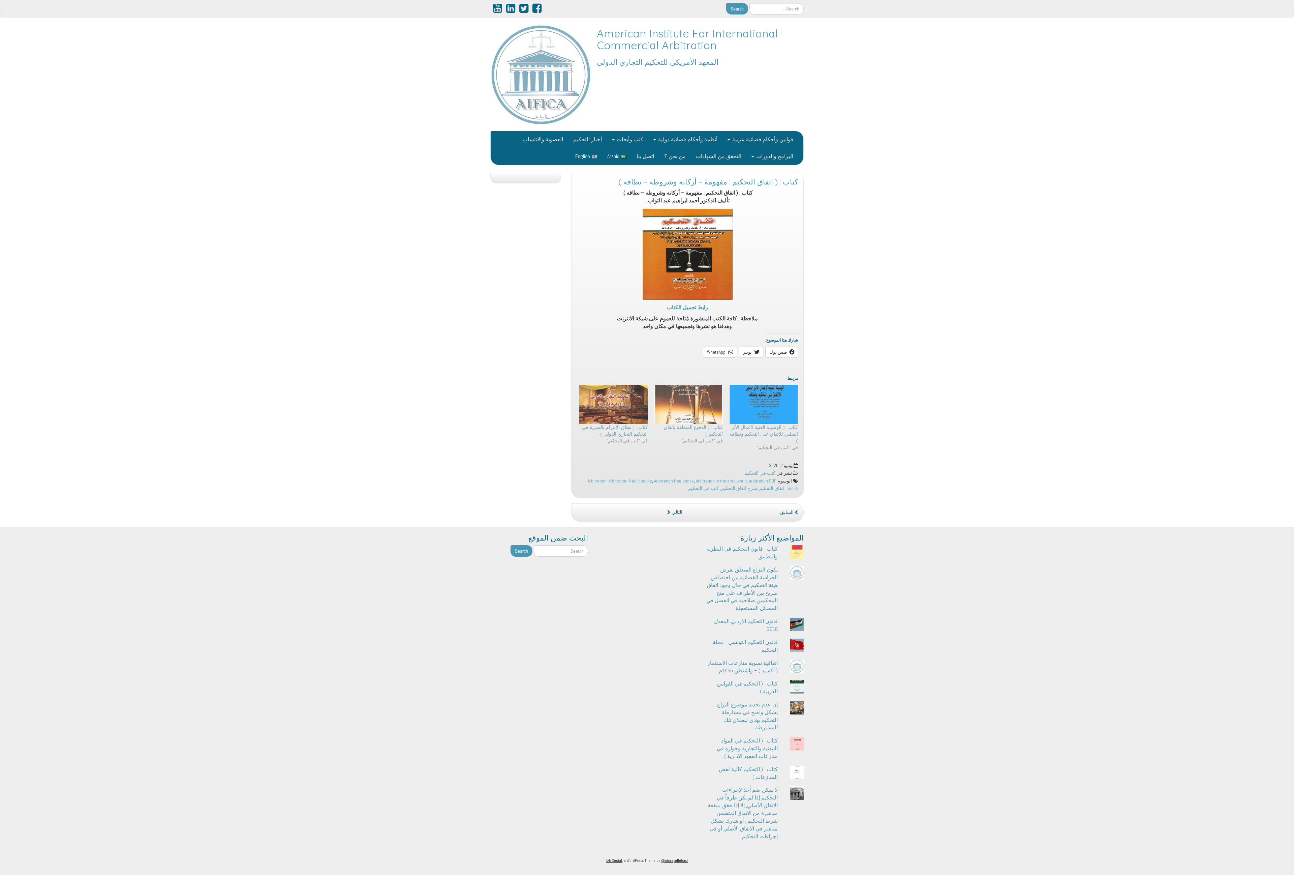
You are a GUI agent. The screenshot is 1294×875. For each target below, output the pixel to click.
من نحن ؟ (675, 156)
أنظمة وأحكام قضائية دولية (687, 139)
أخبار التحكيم (587, 139)
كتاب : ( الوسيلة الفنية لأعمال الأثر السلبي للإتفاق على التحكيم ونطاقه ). (764, 434)
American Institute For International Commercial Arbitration (687, 39)
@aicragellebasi (674, 860)
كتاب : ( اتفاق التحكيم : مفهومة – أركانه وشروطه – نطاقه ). (708, 181)
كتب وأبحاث (629, 139)
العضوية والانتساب (543, 139)
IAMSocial (614, 860)
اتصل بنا (645, 156)
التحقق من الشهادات (718, 156)
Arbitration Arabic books (630, 481)
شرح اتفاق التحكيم (739, 488)
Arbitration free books (674, 481)
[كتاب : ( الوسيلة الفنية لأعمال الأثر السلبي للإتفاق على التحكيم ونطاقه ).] (764, 404)
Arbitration (597, 481)
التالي (676, 512)
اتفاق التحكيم (771, 488)
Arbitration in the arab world (721, 481)
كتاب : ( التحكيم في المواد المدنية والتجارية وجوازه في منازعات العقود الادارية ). (747, 748)
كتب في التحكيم (759, 473)
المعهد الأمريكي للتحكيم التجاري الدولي (657, 62)
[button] (687, 254)
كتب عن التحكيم (703, 488)
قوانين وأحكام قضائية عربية (762, 139)
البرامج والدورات (774, 156)
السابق (787, 512)
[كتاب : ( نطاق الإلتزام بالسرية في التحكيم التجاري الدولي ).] (613, 404)
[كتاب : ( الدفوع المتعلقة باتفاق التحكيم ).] (688, 404)
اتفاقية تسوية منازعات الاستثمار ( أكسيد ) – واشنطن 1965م (742, 667)
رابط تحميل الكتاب (687, 307)
